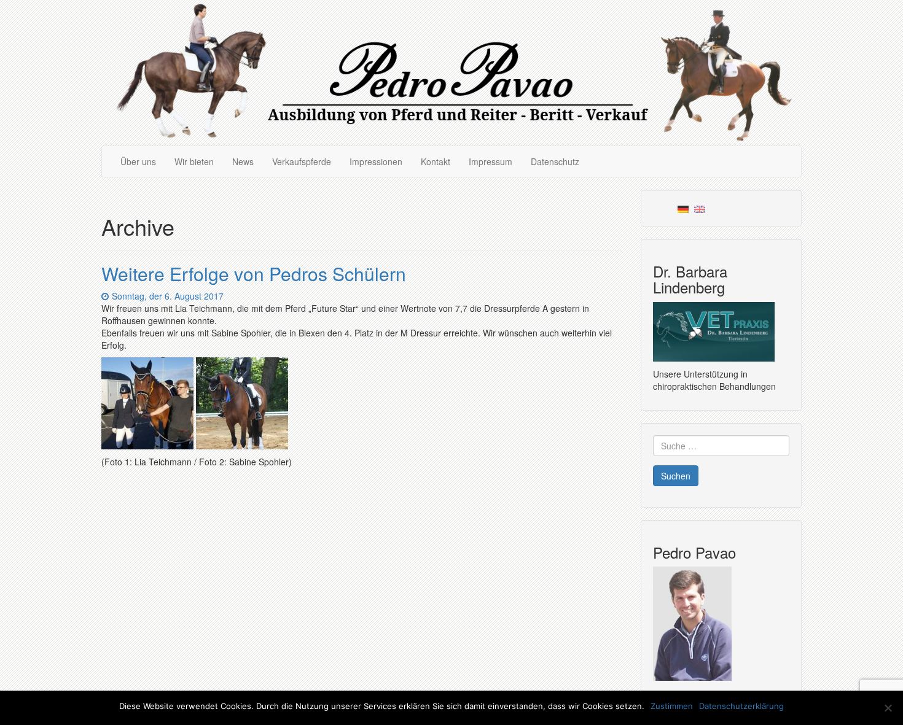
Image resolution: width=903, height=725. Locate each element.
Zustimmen (672, 706)
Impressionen (376, 161)
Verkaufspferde (301, 161)
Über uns (138, 161)
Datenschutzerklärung (741, 706)
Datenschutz (555, 161)
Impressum (490, 161)
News (243, 161)
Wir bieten (194, 161)
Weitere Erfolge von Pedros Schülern (253, 273)
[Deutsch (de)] (683, 208)
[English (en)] (699, 208)
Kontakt (435, 161)
